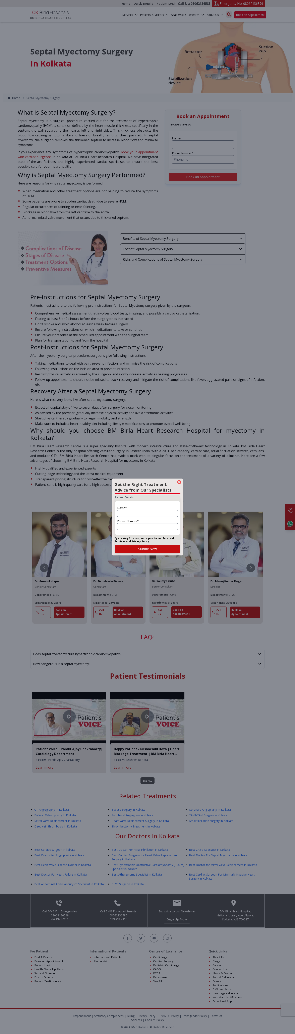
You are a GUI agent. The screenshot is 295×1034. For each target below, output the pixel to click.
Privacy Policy (140, 541)
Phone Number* (128, 521)
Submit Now (147, 549)
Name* (122, 508)
